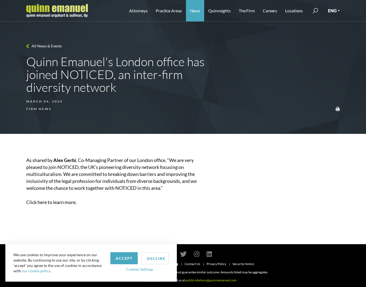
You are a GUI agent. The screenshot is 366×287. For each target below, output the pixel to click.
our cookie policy (36, 271)
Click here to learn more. (51, 202)
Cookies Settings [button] (139, 269)
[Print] (337, 108)
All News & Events (47, 46)
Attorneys (138, 10)
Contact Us (192, 264)
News (195, 10)
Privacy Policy (216, 264)
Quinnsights (219, 10)
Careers (270, 10)
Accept (124, 258)
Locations (294, 10)
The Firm (247, 10)
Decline (156, 258)
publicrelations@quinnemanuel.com (211, 280)
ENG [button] (332, 10)
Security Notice (243, 264)
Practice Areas (169, 10)
